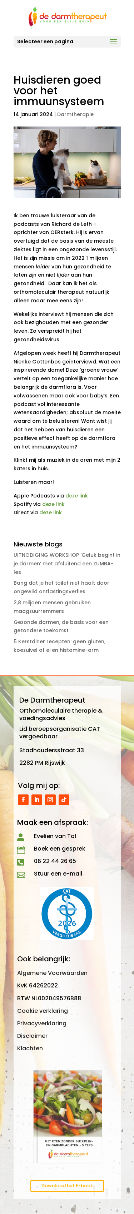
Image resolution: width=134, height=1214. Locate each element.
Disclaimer (32, 1036)
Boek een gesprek (59, 848)
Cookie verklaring (42, 1011)
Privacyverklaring (41, 1023)
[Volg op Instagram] (50, 799)
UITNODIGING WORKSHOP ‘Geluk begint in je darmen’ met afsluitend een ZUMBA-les (67, 563)
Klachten (30, 1048)
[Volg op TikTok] (64, 799)
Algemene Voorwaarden (52, 973)
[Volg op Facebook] (23, 799)
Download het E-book (67, 1185)
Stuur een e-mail (58, 873)
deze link (76, 495)
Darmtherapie (75, 114)
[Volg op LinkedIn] (36, 799)
